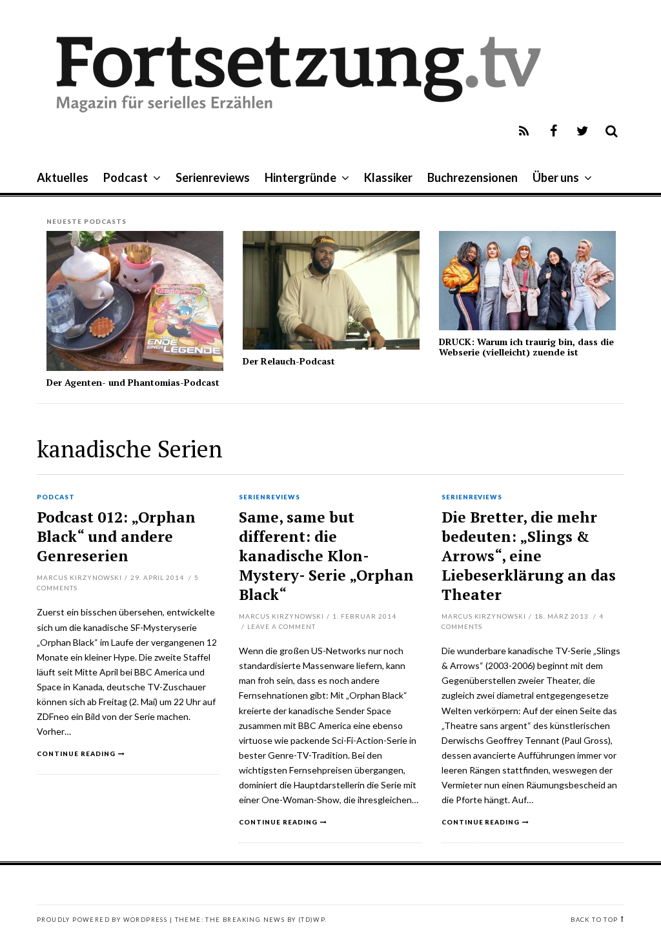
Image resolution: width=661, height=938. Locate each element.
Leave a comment (281, 626)
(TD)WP (311, 919)
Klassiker (388, 177)
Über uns (556, 177)
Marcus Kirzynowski (79, 577)
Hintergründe (300, 177)
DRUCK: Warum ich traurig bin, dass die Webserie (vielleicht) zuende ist (526, 346)
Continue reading (76, 753)
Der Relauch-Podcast (289, 361)
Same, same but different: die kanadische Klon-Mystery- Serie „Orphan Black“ (326, 555)
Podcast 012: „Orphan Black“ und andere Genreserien (116, 536)
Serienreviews (213, 177)
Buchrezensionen (472, 177)
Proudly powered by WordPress (102, 919)
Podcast (125, 177)
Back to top (594, 919)
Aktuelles (62, 177)
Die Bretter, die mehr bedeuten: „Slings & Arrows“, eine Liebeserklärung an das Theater (529, 555)
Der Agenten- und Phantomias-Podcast (132, 382)
